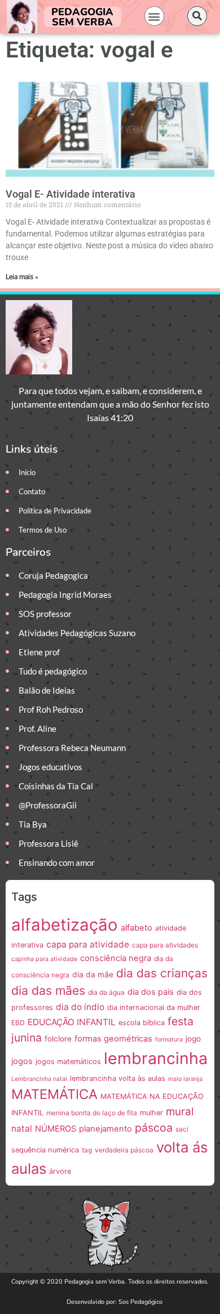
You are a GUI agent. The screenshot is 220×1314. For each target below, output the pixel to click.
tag (87, 1150)
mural (179, 1111)
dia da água (106, 992)
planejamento (105, 1129)
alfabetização (64, 925)
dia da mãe (92, 974)
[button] (154, 16)
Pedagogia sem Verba (82, 17)
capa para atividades (165, 945)
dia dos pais (150, 992)
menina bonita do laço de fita (91, 1113)
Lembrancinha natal (39, 1079)
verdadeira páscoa (124, 1150)
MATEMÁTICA (54, 1094)
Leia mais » (22, 277)
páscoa (154, 1127)
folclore (58, 1038)
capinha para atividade (44, 959)
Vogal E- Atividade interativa (70, 194)
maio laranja (185, 1079)
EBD (18, 1022)
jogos (22, 1061)
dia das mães (48, 990)
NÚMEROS (55, 1129)
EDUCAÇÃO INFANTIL (72, 1022)
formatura (169, 1039)
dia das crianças (162, 973)
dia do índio (80, 1007)
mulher (151, 1113)
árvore (60, 1171)
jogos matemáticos (68, 1061)
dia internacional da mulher (153, 1007)
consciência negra (115, 958)
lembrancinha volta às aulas (117, 1078)
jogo (193, 1038)
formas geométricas (113, 1039)
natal (21, 1128)
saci (181, 1129)
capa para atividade (87, 944)
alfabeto (136, 928)
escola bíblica (141, 1022)
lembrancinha (156, 1058)
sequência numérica (45, 1150)
